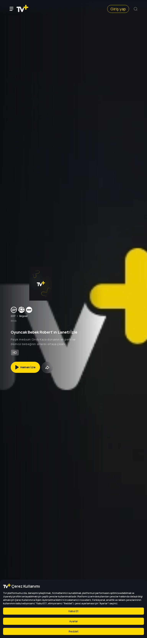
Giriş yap (118, 8)
